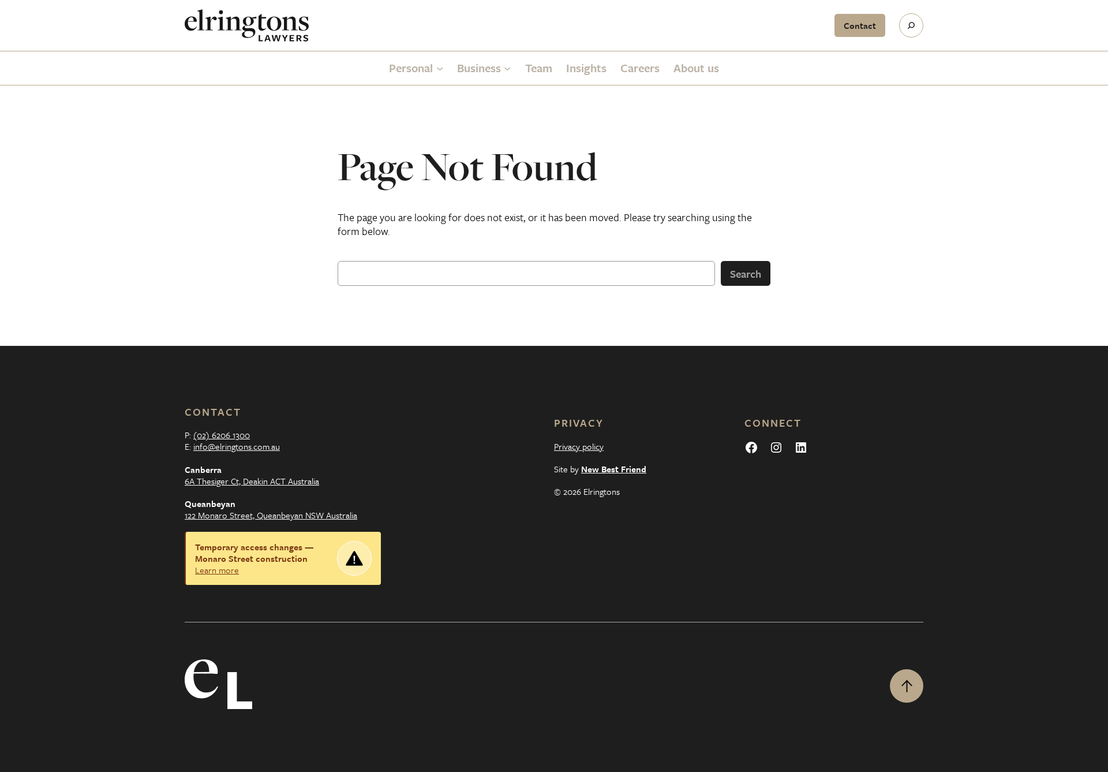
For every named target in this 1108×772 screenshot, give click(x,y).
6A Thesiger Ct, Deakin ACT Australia (252, 481)
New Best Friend (613, 469)
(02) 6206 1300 (221, 434)
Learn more (217, 570)
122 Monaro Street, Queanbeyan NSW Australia (271, 515)
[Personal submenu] (439, 68)
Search (745, 273)
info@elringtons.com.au (236, 446)
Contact (860, 25)
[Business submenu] (507, 68)
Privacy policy (579, 446)
